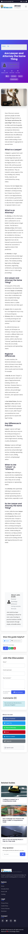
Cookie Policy (4, 906)
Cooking (3, 894)
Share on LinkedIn (10, 736)
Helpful (7, 640)
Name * (5, 662)
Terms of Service (5, 908)
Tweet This (9, 723)
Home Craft (4, 891)
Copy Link (8, 741)
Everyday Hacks (5, 889)
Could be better (17, 640)
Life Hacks (13, 76)
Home (3, 46)
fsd (8, 46)
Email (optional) (7, 670)
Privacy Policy (4, 903)
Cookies (23, 1)
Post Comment (19, 692)
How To (20, 76)
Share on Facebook (10, 718)
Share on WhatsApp (11, 727)
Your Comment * (7, 678)
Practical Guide (14, 79)
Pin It (7, 732)
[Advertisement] (14, 25)
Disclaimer (4, 911)
